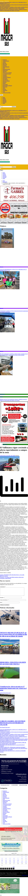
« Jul (13, 866)
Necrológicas (5, 79)
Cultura (4, 62)
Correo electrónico (4, 600)
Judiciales (5, 71)
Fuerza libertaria (6, 66)
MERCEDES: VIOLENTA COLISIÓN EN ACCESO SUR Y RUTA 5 (13, 663)
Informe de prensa (6, 69)
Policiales (5, 82)
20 (14, 861)
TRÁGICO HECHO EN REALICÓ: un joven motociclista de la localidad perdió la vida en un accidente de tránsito (13, 634)
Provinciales (5, 84)
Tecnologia (5, 90)
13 (14, 860)
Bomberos (5, 59)
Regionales (5, 86)
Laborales (5, 75)
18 (6, 861)
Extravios (5, 65)
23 (26, 861)
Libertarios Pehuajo (7, 77)
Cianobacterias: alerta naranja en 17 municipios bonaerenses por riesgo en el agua (13, 688)
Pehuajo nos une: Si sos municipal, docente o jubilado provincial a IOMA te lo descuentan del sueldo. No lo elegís (13, 10)
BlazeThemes (25, 875)
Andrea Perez (3, 455)
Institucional (5, 70)
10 (2, 860)
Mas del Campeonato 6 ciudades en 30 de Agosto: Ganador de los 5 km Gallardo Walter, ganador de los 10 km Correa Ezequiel (14, 8)
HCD (4, 68)
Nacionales (5, 78)
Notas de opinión (6, 80)
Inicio (4, 97)
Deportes (4, 63)
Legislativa (5, 76)
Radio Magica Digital (4, 51)
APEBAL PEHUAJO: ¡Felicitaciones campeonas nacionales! (12, 747)
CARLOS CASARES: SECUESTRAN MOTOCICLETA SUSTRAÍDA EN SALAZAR (12, 722)
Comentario (3, 586)
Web (1, 602)
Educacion (5, 64)
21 (17, 861)
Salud (4, 88)
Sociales (4, 89)
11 (6, 860)
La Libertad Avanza (7, 73)
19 (10, 861)
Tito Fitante (2, 638)
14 (17, 860)
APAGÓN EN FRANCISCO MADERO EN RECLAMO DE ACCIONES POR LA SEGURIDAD (13, 743)
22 (22, 861)
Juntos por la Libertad (7, 72)
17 (2, 861)
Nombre (2, 597)
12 (10, 860)
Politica (4, 83)
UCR (4, 91)
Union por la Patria (6, 92)
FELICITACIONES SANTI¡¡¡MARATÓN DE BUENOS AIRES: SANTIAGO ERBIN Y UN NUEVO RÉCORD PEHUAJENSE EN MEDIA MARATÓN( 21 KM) (14, 740)
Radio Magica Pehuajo (7, 85)
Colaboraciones (6, 60)
